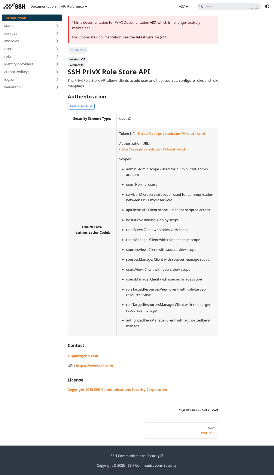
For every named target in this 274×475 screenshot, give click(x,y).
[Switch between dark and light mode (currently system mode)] (267, 6)
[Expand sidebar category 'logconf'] (57, 79)
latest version (147, 37)
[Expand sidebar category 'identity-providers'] (57, 64)
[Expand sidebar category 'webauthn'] (57, 87)
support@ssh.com (83, 356)
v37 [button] (182, 6)
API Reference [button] (72, 6)
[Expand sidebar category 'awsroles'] (57, 41)
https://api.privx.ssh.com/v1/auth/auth (172, 133)
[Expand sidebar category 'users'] (57, 48)
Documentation (43, 6)
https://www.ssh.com (94, 365)
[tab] (81, 106)
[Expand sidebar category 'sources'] (57, 33)
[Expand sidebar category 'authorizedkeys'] (57, 71)
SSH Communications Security (135, 455)
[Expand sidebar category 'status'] (57, 25)
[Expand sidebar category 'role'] (57, 56)
